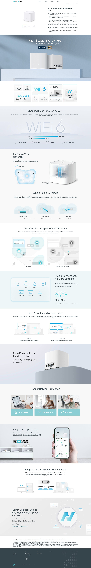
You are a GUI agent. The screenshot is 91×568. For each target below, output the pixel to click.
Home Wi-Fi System (28, 554)
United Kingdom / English (74, 551)
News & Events (39, 553)
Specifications (75, 3)
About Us (14, 553)
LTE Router (26, 558)
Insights (50, 551)
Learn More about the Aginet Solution (20, 526)
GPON (26, 557)
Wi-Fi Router (27, 553)
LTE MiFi (26, 559)
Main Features (68, 3)
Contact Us (14, 554)
